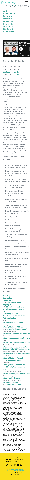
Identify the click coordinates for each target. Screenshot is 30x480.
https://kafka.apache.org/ (17, 329)
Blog (16, 457)
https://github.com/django (13, 322)
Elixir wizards (15, 5)
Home (4, 5)
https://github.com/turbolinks (14, 365)
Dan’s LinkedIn (8, 298)
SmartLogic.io (8, 296)
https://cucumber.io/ (10, 382)
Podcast (9, 5)
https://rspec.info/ (14, 385)
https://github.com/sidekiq (13, 327)
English (16, 74)
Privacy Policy (19, 459)
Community (9, 461)
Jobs (16, 461)
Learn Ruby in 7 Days (10, 313)
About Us (8, 457)
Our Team (8, 459)
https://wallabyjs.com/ (11, 378)
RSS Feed (6, 72)
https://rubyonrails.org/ (15, 307)
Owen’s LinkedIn (9, 300)
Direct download (18, 72)
